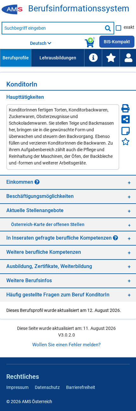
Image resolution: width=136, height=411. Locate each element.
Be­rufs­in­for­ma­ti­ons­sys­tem (78, 8)
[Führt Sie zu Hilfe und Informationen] (93, 58)
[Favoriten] (125, 141)
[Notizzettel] (125, 131)
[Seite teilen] (125, 119)
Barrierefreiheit (80, 387)
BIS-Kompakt (117, 41)
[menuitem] (15, 58)
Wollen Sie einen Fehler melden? (66, 345)
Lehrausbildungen (58, 57)
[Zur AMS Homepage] (14, 10)
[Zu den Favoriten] (111, 58)
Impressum (17, 387)
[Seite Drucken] (125, 108)
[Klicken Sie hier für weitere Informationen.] (37, 181)
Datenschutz (47, 387)
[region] (68, 182)
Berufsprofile (16, 57)
